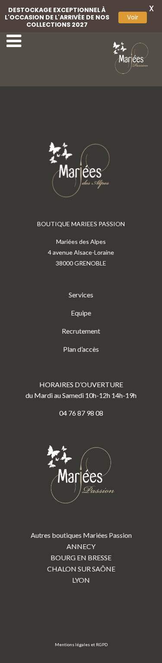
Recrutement (81, 331)
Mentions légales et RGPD (81, 644)
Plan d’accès (81, 349)
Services (81, 294)
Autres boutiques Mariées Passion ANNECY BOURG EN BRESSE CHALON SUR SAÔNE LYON (81, 557)
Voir (132, 17)
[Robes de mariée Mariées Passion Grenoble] (132, 58)
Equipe (81, 313)
